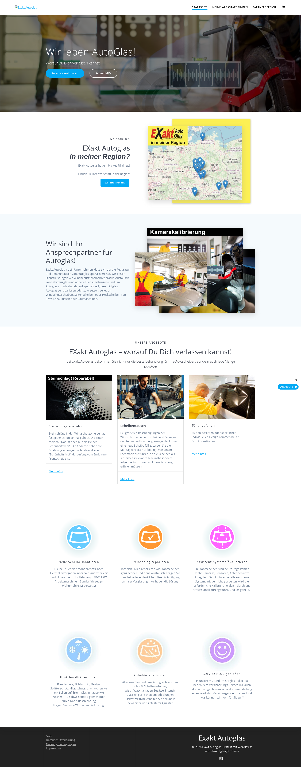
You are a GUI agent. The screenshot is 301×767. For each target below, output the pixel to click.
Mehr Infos (56, 471)
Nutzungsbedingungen (61, 744)
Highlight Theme (228, 751)
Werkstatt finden (115, 182)
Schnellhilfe (103, 73)
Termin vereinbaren (65, 73)
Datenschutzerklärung (60, 740)
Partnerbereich (264, 7)
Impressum (53, 748)
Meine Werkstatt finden (230, 7)
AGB (49, 736)
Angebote (286, 387)
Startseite (199, 7)
